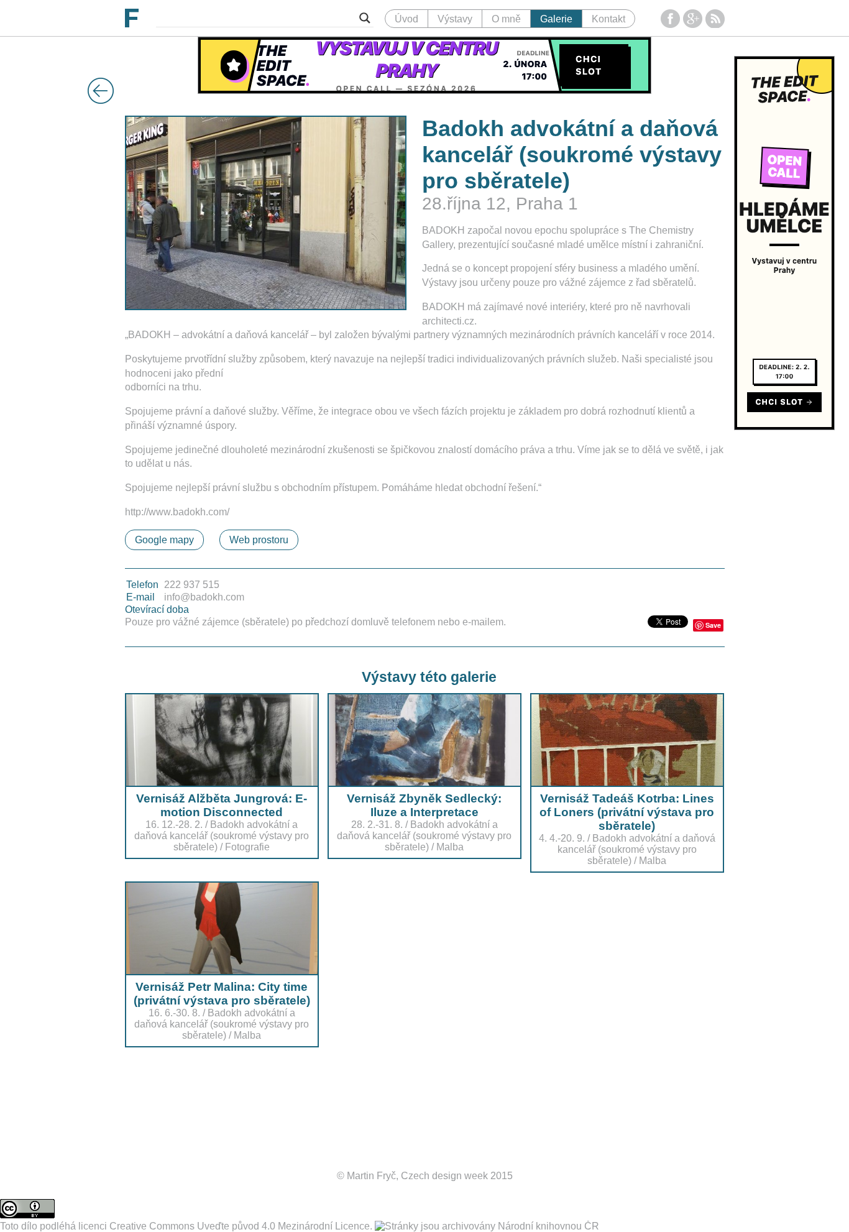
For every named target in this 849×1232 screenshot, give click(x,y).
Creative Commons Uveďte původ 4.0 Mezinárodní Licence (239, 1226)
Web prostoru (258, 540)
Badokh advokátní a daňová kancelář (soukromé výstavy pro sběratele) (221, 835)
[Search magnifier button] (365, 18)
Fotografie (247, 847)
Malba (450, 847)
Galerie (556, 19)
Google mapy (164, 540)
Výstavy (455, 19)
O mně (506, 19)
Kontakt (608, 19)
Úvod (406, 19)
